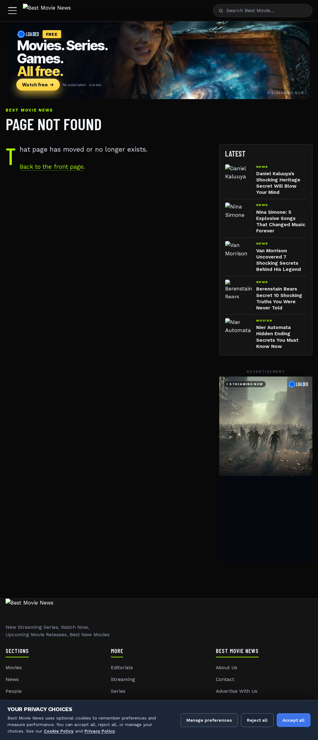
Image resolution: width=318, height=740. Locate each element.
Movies (14, 667)
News (12, 679)
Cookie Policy (59, 731)
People (14, 691)
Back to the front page (52, 166)
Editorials (122, 667)
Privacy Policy (99, 731)
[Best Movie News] (47, 10)
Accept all (294, 720)
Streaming (123, 679)
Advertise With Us (236, 691)
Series (118, 691)
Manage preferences (209, 720)
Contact (225, 679)
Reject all (257, 720)
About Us (226, 667)
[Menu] (12, 10)
